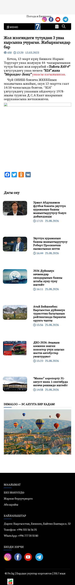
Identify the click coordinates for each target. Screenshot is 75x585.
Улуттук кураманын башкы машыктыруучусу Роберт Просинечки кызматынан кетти (50, 244)
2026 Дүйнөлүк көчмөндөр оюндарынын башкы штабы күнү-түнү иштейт (47, 278)
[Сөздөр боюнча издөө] (63, 27)
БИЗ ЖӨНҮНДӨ (14, 492)
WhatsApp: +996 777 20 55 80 (21, 536)
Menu (13, 27)
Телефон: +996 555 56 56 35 (20, 530)
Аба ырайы (9, 18)
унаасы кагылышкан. (49, 74)
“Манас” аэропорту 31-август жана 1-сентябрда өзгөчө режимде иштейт (50, 382)
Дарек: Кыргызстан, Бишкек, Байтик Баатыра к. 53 (37, 524)
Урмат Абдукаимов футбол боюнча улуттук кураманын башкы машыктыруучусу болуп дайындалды (49, 209)
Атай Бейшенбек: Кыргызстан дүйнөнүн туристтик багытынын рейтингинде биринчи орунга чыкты (49, 313)
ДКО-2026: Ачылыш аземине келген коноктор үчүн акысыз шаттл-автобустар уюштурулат (48, 349)
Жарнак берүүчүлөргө (18, 498)
